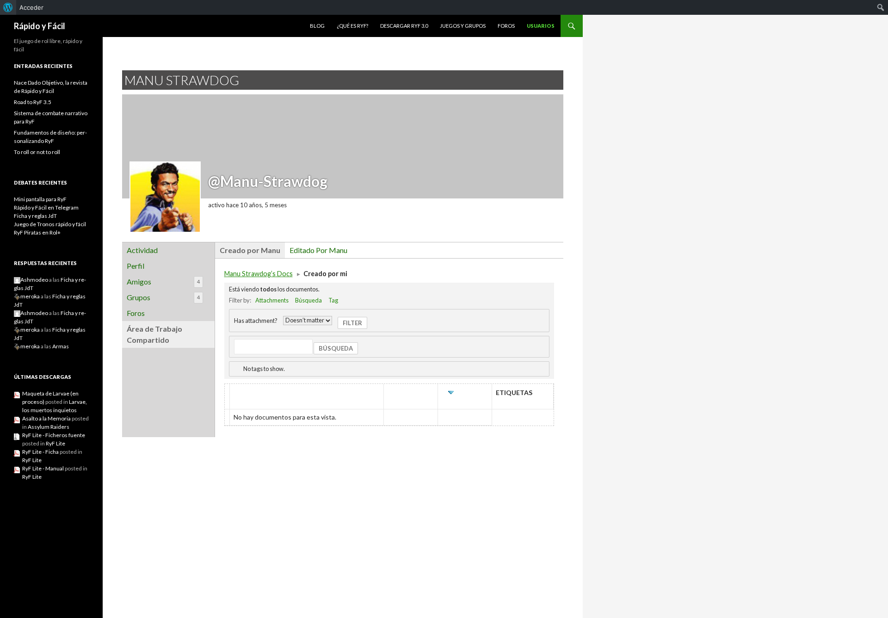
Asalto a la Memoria (46, 418)
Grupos (163, 297)
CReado (411, 392)
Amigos (163, 281)
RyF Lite (55, 443)
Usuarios (541, 26)
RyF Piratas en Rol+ (37, 232)
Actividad (142, 250)
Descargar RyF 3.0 (404, 26)
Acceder (31, 7)
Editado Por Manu (318, 250)
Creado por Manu (250, 250)
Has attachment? (256, 320)
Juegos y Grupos (463, 26)
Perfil (135, 265)
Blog (317, 26)
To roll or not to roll (37, 151)
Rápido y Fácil (39, 26)
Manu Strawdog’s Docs (258, 274)
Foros (506, 26)
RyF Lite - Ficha (40, 451)
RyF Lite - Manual (43, 468)
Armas (60, 346)
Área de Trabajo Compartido (154, 334)
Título (246, 392)
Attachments (272, 300)
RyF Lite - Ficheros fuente (53, 435)
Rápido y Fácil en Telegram (46, 207)
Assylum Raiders (48, 426)
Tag (333, 300)
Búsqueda (308, 300)
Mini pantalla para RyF (40, 199)
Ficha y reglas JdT (35, 215)
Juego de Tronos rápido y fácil (50, 224)
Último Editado (466, 397)
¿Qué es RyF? (352, 26)
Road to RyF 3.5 (32, 102)
